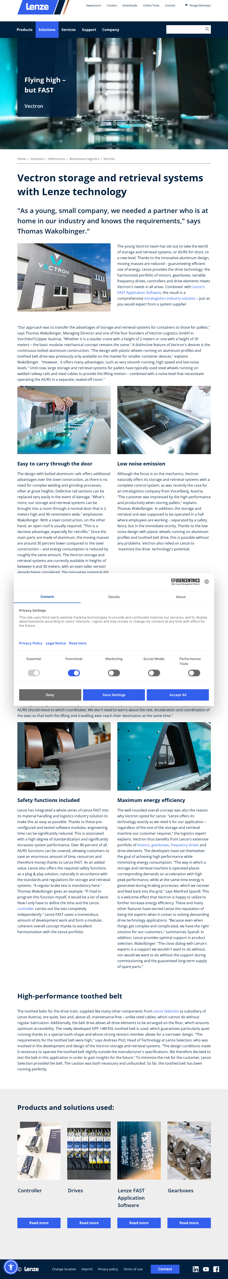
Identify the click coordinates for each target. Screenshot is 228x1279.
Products (25, 29)
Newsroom (93, 5)
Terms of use (133, 1269)
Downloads (129, 5)
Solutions (47, 29)
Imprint (87, 1269)
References (56, 159)
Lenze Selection (166, 1011)
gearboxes (160, 844)
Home (21, 159)
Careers (112, 5)
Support (89, 29)
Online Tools (151, 5)
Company (110, 29)
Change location (64, 1269)
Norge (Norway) (200, 5)
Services (68, 29)
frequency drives (185, 844)
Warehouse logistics (84, 159)
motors (143, 844)
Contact (170, 5)
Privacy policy (108, 1269)
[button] (10, 1267)
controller (25, 908)
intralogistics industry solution (169, 298)
